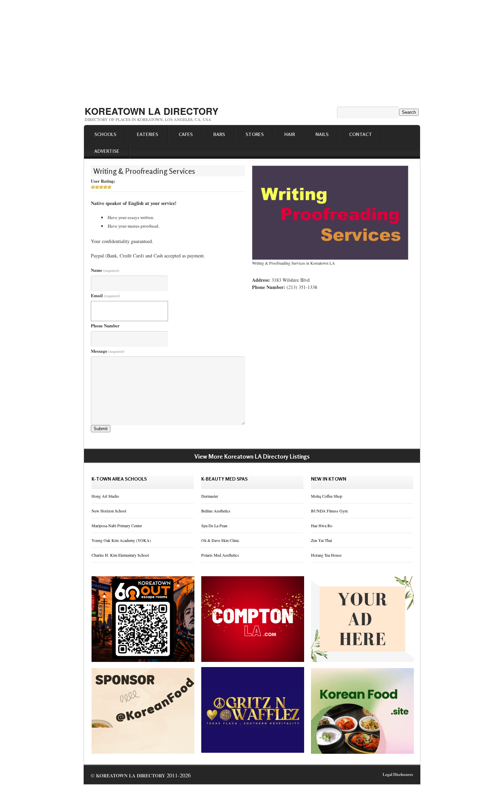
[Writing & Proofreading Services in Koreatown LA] (330, 258)
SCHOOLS (105, 134)
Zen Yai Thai (321, 540)
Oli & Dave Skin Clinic (220, 540)
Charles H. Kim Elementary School (120, 555)
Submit (101, 428)
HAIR (289, 134)
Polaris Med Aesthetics (220, 555)
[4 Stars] (105, 187)
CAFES (186, 134)
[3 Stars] (101, 187)
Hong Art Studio (105, 496)
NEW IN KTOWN (328, 479)
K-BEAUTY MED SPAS (224, 479)
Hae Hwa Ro (321, 525)
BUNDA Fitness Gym (329, 510)
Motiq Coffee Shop (326, 496)
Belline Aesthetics (215, 510)
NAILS (321, 134)
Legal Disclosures (398, 774)
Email (105, 295)
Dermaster (209, 496)
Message (107, 351)
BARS (219, 134)
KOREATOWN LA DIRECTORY (151, 111)
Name (105, 270)
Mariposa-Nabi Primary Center (117, 525)
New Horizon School (109, 510)
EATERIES (147, 134)
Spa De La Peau (214, 525)
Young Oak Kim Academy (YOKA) (121, 540)
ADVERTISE (106, 151)
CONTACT (360, 134)
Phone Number (105, 325)
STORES (254, 134)
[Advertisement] (252, 51)
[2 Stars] (97, 187)
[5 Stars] (109, 187)
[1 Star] (93, 187)
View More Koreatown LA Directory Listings (252, 456)
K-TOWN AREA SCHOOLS (119, 479)
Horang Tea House (326, 555)
